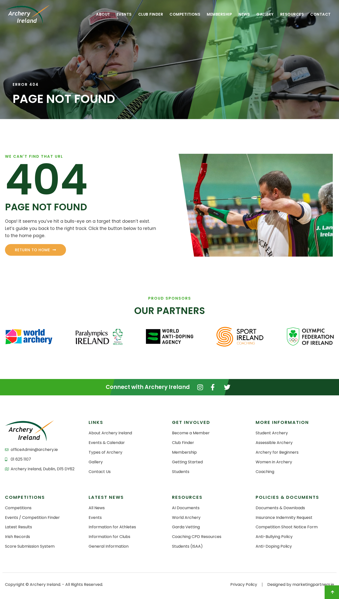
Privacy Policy (243, 584)
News (244, 14)
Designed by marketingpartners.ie (300, 584)
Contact (320, 14)
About (103, 14)
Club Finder (150, 14)
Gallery (265, 14)
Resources (292, 14)
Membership (219, 14)
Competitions (185, 14)
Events (124, 14)
